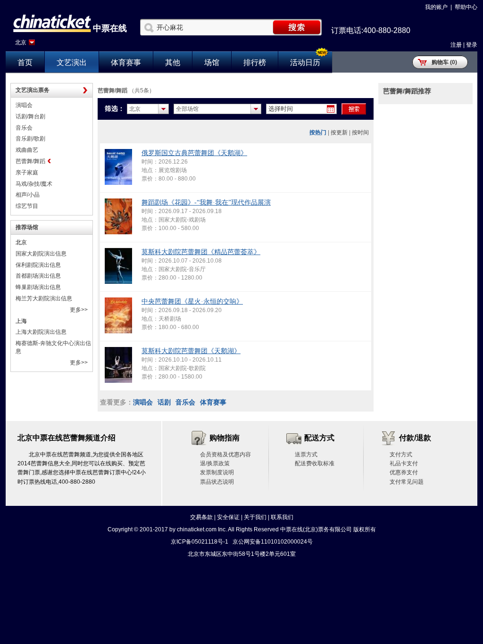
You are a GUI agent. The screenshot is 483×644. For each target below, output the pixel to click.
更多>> (79, 309)
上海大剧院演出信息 (41, 332)
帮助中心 (466, 7)
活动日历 (305, 62)
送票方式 (306, 454)
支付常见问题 (407, 482)
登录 (471, 44)
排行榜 (254, 62)
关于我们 (255, 517)
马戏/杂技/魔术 (34, 184)
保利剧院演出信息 (38, 265)
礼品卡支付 (404, 463)
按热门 (317, 132)
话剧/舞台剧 (30, 116)
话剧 (164, 402)
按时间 (360, 132)
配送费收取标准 (314, 463)
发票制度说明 (217, 472)
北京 (20, 42)
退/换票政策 (215, 463)
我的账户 (436, 7)
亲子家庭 (27, 172)
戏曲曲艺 (27, 150)
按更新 (339, 132)
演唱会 (24, 105)
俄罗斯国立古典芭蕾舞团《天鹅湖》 (194, 153)
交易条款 (201, 517)
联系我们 (282, 517)
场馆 (211, 62)
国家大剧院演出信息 (41, 253)
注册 (456, 44)
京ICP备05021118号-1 (199, 541)
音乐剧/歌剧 (30, 138)
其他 (172, 62)
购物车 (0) (444, 62)
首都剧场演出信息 (38, 275)
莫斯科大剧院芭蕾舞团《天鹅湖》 (191, 351)
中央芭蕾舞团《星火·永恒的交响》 (192, 301)
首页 (25, 62)
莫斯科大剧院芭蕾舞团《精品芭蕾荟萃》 (201, 252)
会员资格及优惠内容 (225, 454)
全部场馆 (187, 109)
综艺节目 (27, 206)
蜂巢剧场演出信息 (38, 287)
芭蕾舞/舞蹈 (30, 161)
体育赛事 (126, 62)
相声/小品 (28, 194)
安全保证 (228, 517)
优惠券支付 (404, 472)
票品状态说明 (217, 482)
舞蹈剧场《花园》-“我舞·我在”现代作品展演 (206, 202)
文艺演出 (72, 62)
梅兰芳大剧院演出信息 (44, 298)
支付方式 (401, 454)
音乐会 (24, 127)
